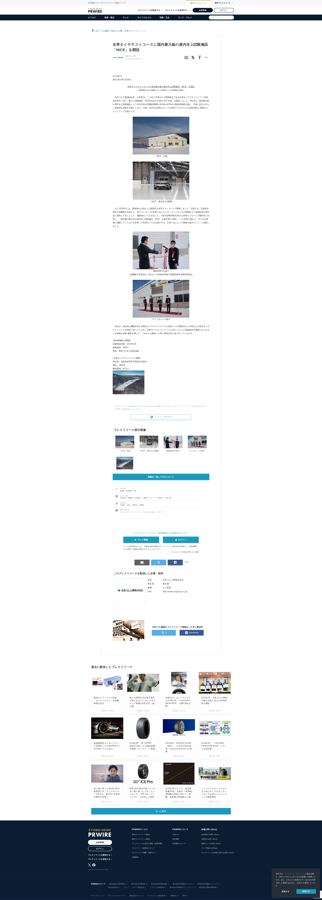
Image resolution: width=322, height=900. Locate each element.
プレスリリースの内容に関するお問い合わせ (217, 853)
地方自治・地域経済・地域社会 (131, 498)
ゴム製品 (105, 31)
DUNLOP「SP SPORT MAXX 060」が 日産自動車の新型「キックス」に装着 (142, 746)
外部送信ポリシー (135, 896)
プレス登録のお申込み (209, 848)
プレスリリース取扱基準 (156, 896)
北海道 (122, 505)
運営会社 (174, 896)
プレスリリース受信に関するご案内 (185, 552)
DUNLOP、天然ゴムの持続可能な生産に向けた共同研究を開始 (214, 700)
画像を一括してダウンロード (161, 477)
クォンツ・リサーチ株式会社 (134, 887)
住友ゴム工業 (116, 31)
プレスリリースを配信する (149, 10)
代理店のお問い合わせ (209, 839)
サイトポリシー (96, 896)
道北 (129, 505)
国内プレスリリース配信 (141, 834)
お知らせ (175, 834)
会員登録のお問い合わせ (210, 834)
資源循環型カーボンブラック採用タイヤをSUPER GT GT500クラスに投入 (107, 746)
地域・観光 (109, 17)
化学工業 (168, 498)
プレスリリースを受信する (176, 10)
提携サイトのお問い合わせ (211, 843)
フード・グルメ (185, 17)
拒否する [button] (285, 891)
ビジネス (92, 17)
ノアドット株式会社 (157, 887)
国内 (198, 3)
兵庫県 (141, 505)
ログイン (224, 10)
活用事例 (135, 857)
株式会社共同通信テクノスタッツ (182, 887)
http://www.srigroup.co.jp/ (175, 591)
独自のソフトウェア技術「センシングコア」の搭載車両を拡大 (106, 700)
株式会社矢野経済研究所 (208, 887)
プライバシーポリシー (295, 874)
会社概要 (175, 839)
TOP (97, 31)
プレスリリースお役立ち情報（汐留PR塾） (148, 843)
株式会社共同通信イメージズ (207, 884)
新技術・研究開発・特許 (128, 491)
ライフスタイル (144, 17)
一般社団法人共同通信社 (117, 884)
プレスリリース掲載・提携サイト (144, 853)
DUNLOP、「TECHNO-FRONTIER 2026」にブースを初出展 (214, 746)
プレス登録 (142, 540)
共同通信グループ (178, 843)
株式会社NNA (113, 887)
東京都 (135, 505)
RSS (184, 896)
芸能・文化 (165, 17)
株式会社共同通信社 (138, 884)
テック (126, 17)
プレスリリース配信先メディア (143, 848)
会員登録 (202, 10)
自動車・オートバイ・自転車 (153, 498)
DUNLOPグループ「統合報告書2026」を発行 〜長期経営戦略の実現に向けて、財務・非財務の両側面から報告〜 (178, 794)
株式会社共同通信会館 (159, 884)
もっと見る (161, 811)
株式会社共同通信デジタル (182, 884)
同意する (306, 891)
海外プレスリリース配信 (141, 839)
